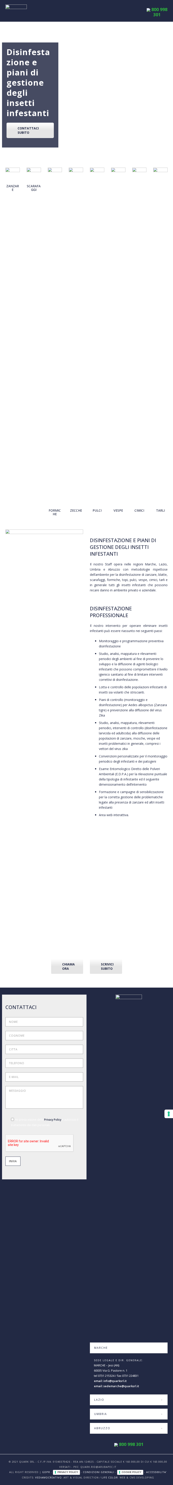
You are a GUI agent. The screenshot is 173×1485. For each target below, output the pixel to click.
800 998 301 (158, 12)
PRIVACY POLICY (67, 1472)
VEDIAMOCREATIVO (48, 1477)
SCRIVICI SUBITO (107, 966)
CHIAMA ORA (68, 966)
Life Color (110, 1477)
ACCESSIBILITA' (156, 1472)
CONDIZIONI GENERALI (98, 1472)
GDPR (46, 1472)
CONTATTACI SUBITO (28, 130)
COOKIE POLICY (131, 1472)
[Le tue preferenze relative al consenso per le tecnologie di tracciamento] (168, 1114)
